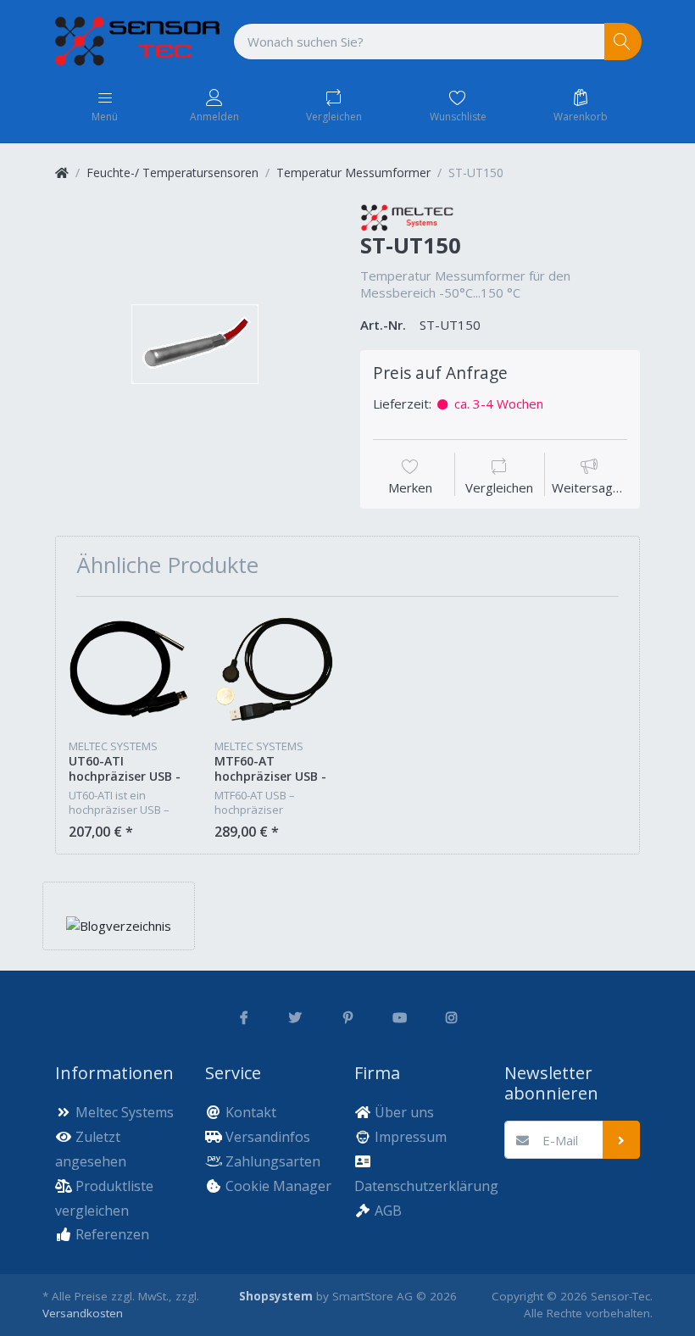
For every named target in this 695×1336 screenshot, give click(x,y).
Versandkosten (82, 1313)
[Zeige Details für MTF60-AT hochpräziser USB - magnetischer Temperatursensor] (274, 669)
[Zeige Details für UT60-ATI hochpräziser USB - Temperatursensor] (128, 669)
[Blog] (118, 924)
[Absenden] (622, 1140)
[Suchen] (623, 42)
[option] (195, 344)
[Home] (62, 172)
